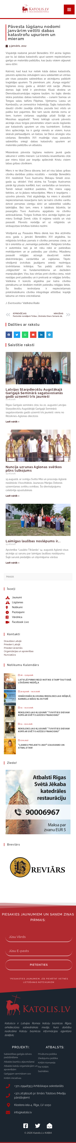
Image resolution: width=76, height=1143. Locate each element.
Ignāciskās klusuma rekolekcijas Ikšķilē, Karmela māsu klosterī (44, 697)
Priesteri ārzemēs (13, 648)
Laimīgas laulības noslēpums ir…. (33, 541)
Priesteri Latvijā (12, 644)
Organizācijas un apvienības (18, 651)
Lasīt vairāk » (12, 421)
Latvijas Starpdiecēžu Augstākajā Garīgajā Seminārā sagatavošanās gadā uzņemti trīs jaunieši (34, 393)
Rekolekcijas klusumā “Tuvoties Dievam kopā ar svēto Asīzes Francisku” (44, 714)
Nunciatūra (10, 654)
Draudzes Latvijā (12, 641)
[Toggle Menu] (69, 9)
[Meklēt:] (38, 576)
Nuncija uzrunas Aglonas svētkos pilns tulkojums (34, 468)
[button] (9, 335)
